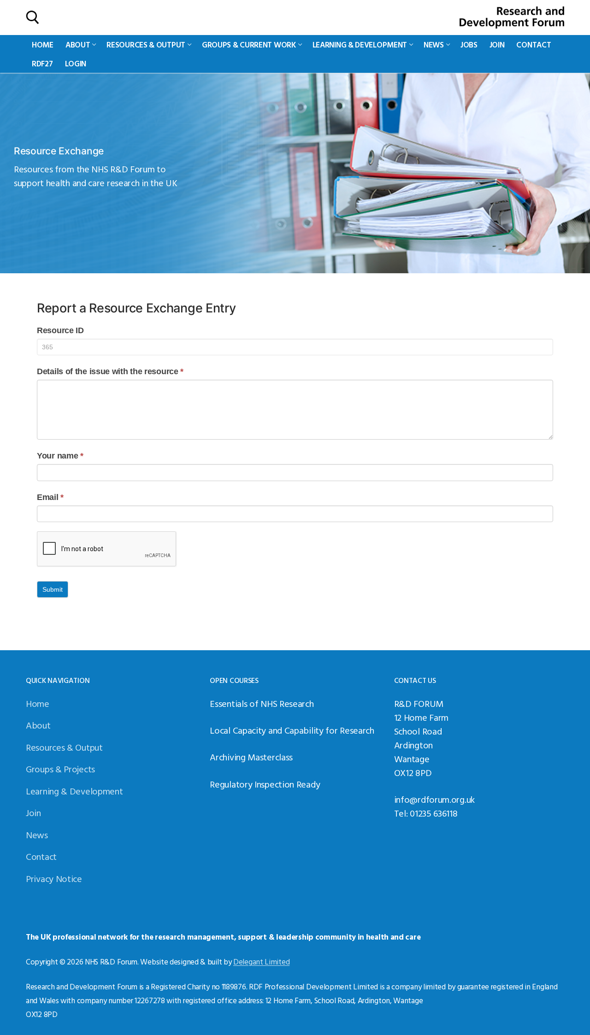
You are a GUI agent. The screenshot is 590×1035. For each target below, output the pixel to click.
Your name (60, 455)
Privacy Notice (54, 878)
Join (33, 812)
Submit (52, 589)
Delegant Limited (261, 961)
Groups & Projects (60, 769)
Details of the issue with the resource (110, 371)
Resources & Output (64, 747)
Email (50, 497)
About (38, 725)
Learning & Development (74, 791)
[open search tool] (33, 17)
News (37, 834)
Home (37, 703)
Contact (41, 856)
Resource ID (60, 330)
